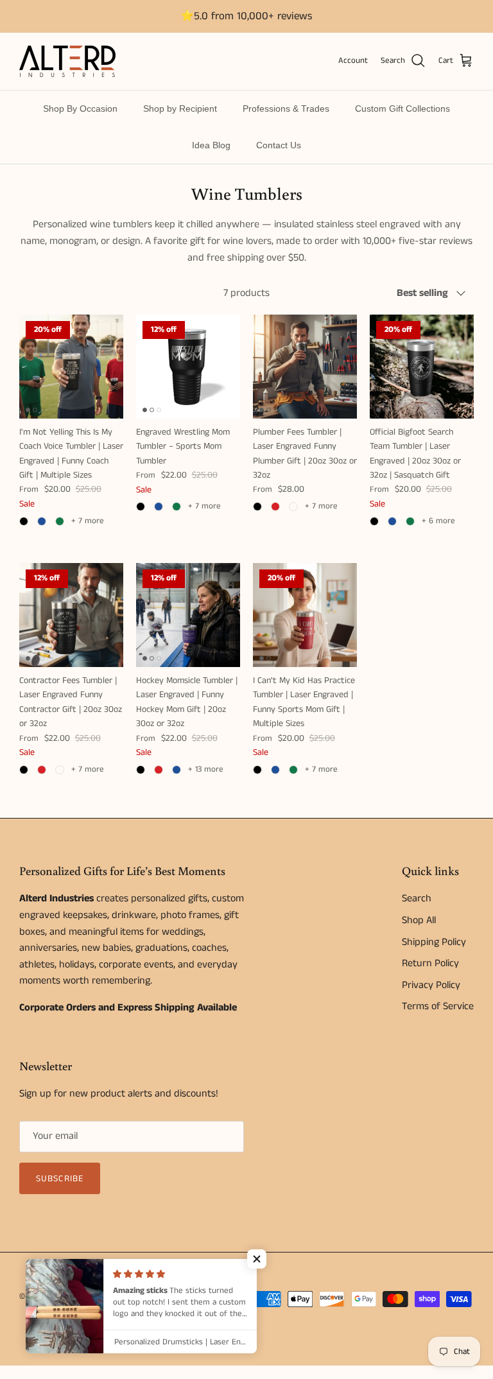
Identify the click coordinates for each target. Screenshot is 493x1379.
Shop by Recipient (180, 108)
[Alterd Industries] (67, 61)
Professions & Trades (286, 108)
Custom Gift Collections (402, 108)
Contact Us (278, 145)
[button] (256, 1259)
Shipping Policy (434, 942)
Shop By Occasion (80, 108)
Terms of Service (438, 1006)
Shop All (419, 920)
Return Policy (430, 963)
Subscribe (59, 1178)
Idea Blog (211, 145)
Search (416, 898)
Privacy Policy (431, 985)
